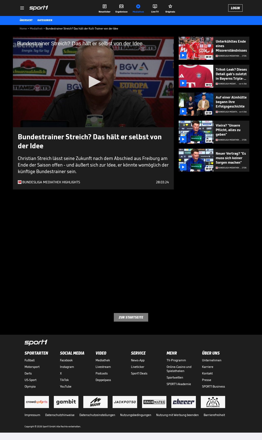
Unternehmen (211, 360)
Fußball (30, 360)
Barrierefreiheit (214, 415)
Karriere (207, 367)
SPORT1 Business (213, 386)
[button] (93, 82)
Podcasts (102, 373)
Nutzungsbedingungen (135, 415)
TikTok (64, 380)
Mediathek (103, 360)
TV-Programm (176, 360)
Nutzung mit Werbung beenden (177, 415)
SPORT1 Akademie (179, 384)
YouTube (65, 386)
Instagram (67, 367)
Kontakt (207, 373)
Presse (206, 380)
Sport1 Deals (139, 373)
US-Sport (30, 380)
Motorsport (32, 367)
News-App (138, 360)
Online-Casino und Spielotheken (179, 369)
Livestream (103, 367)
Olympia (30, 386)
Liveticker (137, 367)
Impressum (32, 415)
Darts (28, 373)
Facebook (66, 360)
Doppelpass (103, 380)
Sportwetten (175, 377)
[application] (93, 82)
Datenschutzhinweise (60, 415)
